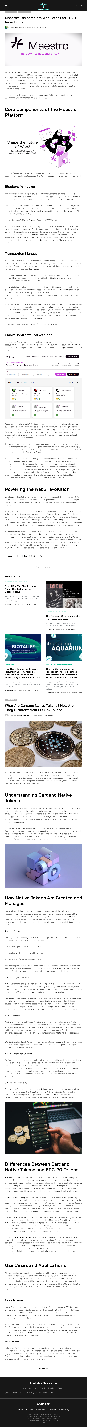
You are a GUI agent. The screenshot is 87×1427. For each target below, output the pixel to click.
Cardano (9, 556)
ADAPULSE (43, 1404)
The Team (29, 1410)
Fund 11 (48, 664)
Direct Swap (42, 472)
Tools (41, 556)
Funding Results (56, 664)
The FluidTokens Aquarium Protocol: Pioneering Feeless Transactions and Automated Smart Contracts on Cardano (61, 673)
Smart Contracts (29, 556)
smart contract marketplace (34, 342)
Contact (53, 1410)
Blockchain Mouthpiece (27, 1348)
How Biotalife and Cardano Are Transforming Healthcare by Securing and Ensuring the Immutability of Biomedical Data (22, 673)
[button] (6, 5)
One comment (71, 629)
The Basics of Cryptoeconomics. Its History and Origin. (63, 617)
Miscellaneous (11, 12)
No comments (42, 27)
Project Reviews (24, 12)
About (20, 1410)
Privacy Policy (63, 1410)
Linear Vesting (47, 475)
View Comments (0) (43, 567)
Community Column (11, 582)
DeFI (18, 556)
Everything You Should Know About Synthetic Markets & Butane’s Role (20, 589)
